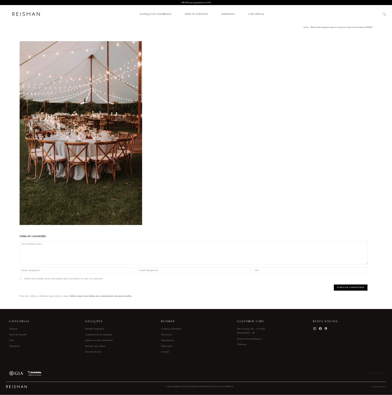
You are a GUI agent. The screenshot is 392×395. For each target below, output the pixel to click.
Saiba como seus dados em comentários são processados (101, 296)
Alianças (13, 329)
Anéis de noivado (17, 334)
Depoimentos (167, 340)
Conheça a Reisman (171, 329)
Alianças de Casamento (155, 14)
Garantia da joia (93, 352)
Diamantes (228, 14)
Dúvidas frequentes (94, 329)
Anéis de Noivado (196, 14)
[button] (384, 14)
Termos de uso (375, 373)
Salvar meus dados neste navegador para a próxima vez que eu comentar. (63, 278)
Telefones (242, 344)
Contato (165, 352)
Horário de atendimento (249, 339)
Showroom (166, 334)
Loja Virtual (256, 14)
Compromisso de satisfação (98, 334)
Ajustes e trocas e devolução (99, 340)
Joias (11, 340)
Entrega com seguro (95, 346)
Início (306, 27)
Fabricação (166, 346)
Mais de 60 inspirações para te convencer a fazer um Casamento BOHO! (341, 27)
